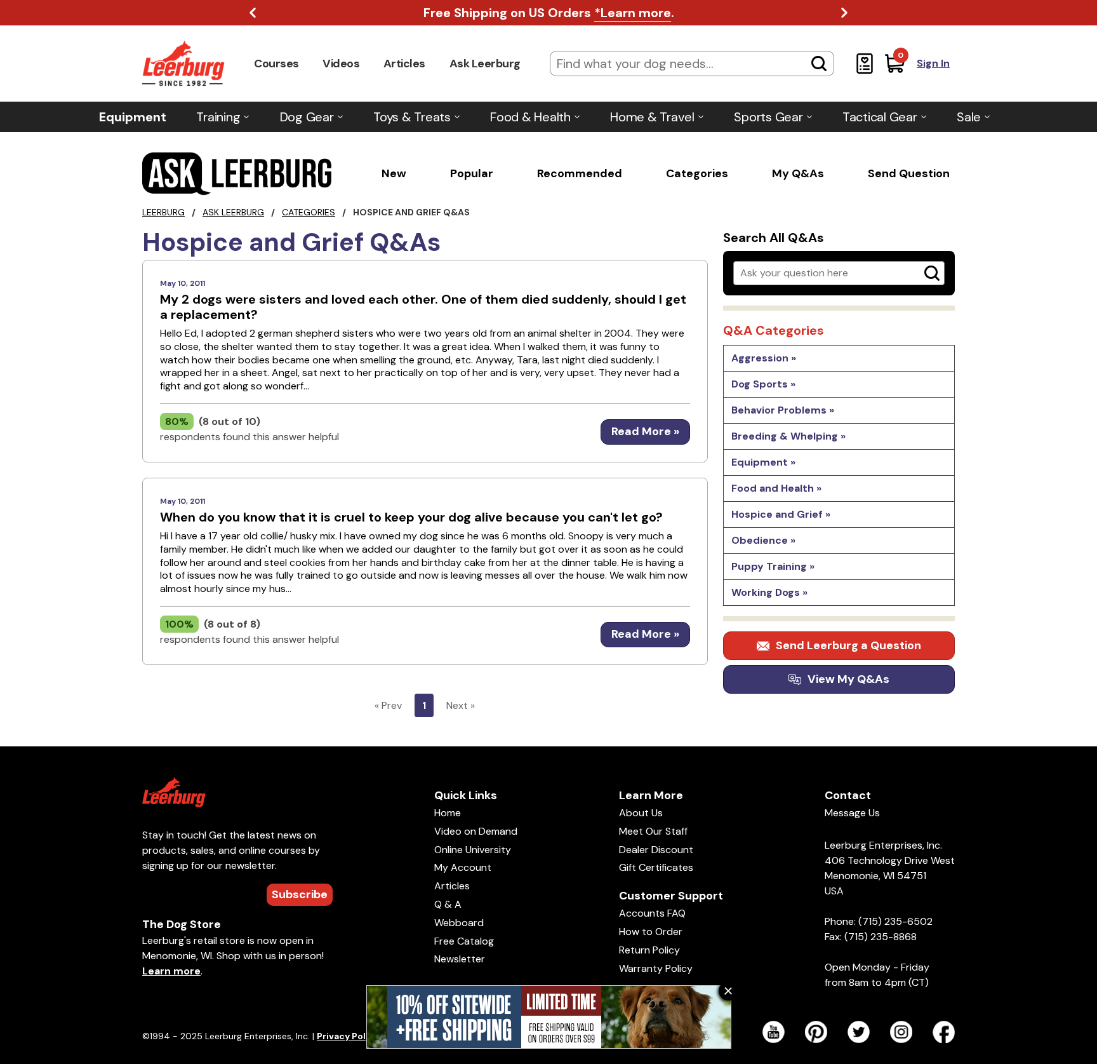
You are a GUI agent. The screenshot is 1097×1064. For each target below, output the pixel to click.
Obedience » (763, 540)
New (394, 173)
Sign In (933, 63)
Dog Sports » (763, 384)
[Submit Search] (819, 63)
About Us (641, 812)
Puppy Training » (772, 566)
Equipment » (763, 462)
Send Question (909, 173)
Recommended (579, 173)
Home (447, 812)
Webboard (459, 922)
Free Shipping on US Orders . (548, 12)
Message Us (852, 812)
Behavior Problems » (782, 410)
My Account (462, 867)
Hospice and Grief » (780, 514)
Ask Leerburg (485, 63)
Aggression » (763, 358)
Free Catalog (464, 941)
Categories (697, 173)
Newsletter (459, 959)
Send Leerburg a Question (848, 645)
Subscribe (300, 894)
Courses (276, 63)
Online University (472, 849)
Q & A (448, 904)
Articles (404, 63)
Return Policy (649, 950)
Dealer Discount (656, 849)
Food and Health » (776, 488)
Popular (471, 173)
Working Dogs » (769, 592)
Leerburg (163, 212)
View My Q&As (848, 679)
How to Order (650, 931)
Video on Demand (475, 831)
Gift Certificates (656, 867)
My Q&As (798, 173)
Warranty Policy (656, 968)
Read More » (645, 431)
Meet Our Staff (653, 831)
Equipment (132, 117)
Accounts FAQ (652, 913)
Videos (340, 63)
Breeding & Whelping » (788, 436)
